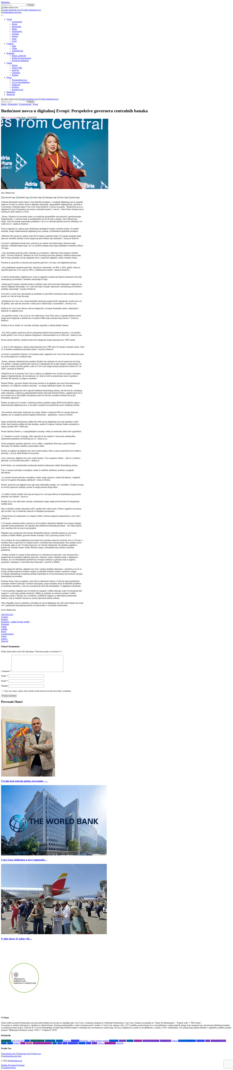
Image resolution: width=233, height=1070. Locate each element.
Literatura (16, 72)
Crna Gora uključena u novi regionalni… (24, 859)
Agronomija (17, 22)
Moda (14, 29)
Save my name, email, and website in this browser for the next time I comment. (37, 691)
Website (4, 686)
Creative (10, 43)
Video (14, 48)
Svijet (14, 41)
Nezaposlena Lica (19, 80)
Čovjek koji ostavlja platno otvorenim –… (24, 781)
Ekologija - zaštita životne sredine (15, 622)
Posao (9, 77)
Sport (14, 39)
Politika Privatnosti (9, 1065)
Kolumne (10, 53)
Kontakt (21, 1065)
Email (4, 681)
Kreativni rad (17, 89)
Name (4, 676)
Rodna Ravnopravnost (21, 58)
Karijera (15, 87)
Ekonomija (16, 26)
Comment (6, 671)
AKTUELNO (7, 614)
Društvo (4, 619)
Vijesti (9, 19)
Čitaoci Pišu (17, 68)
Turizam (15, 34)
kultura (175, 1041)
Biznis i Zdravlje (19, 56)
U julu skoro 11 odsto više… (16, 938)
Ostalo (9, 63)
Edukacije (16, 85)
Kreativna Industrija (20, 60)
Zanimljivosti (17, 51)
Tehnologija (17, 31)
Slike (14, 46)
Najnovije (10, 94)
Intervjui (15, 70)
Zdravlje (4, 641)
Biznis (14, 24)
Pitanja (15, 65)
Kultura (15, 75)
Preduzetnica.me (15, 1060)
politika (4, 629)
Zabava (4, 639)
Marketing (5, 2)
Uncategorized (25, 104)
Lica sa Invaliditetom (21, 82)
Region (15, 36)
